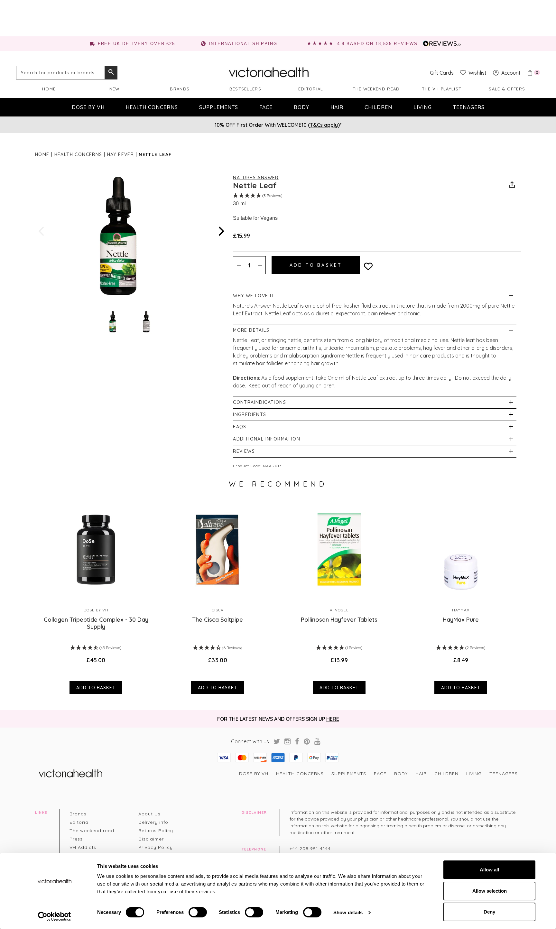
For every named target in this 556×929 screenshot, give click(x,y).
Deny (489, 912)
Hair (336, 107)
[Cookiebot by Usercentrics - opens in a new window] (54, 916)
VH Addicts (83, 847)
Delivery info (153, 822)
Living (422, 107)
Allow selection (489, 891)
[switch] (198, 912)
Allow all (489, 869)
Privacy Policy (155, 847)
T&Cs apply (324, 125)
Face (266, 107)
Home (49, 88)
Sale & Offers (507, 88)
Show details (348, 912)
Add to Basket (96, 688)
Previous (41, 231)
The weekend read (376, 88)
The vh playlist (442, 88)
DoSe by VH (88, 107)
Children (378, 107)
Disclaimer (151, 839)
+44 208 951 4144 (310, 848)
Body (301, 107)
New (114, 88)
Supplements (218, 107)
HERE (332, 719)
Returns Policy (155, 830)
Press (76, 839)
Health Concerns (152, 107)
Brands (180, 88)
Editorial (310, 88)
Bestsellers (245, 88)
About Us (149, 814)
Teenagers (469, 107)
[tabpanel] (96, 598)
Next (220, 231)
